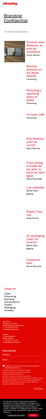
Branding (9, 299)
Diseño (8, 304)
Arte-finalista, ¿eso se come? (35, 142)
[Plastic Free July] (15, 220)
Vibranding (10, 296)
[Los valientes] (15, 196)
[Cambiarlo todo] (15, 269)
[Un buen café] (15, 123)
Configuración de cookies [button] (16, 415)
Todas (7, 293)
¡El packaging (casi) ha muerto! (35, 239)
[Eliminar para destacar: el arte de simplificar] (15, 51)
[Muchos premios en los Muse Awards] (15, 75)
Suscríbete (38, 389)
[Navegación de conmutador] (41, 3)
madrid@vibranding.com (11, 342)
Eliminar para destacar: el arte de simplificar (35, 46)
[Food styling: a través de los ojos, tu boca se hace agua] (15, 171)
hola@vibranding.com (10, 329)
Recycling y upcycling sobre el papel (33, 95)
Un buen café (35, 114)
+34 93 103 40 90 (11, 327)
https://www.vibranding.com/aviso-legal (13, 384)
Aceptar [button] (33, 415)
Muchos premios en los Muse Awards (34, 71)
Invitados (9, 310)
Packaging (10, 307)
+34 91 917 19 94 (11, 340)
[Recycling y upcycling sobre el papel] (15, 99)
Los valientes (35, 187)
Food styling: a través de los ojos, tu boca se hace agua (35, 169)
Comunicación (12, 302)
